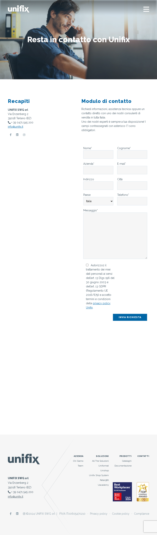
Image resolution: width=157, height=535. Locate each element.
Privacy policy (98, 513)
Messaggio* (90, 210)
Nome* (87, 148)
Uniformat (103, 466)
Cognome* (124, 148)
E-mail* (121, 163)
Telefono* (123, 194)
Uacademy (103, 485)
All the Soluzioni (100, 461)
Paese (87, 194)
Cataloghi (127, 461)
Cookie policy (120, 513)
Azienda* (88, 163)
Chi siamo (78, 461)
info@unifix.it (15, 126)
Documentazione (123, 466)
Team (80, 466)
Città (120, 179)
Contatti (143, 456)
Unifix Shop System (99, 475)
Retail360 (104, 480)
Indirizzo (88, 179)
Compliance (141, 513)
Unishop (104, 470)
